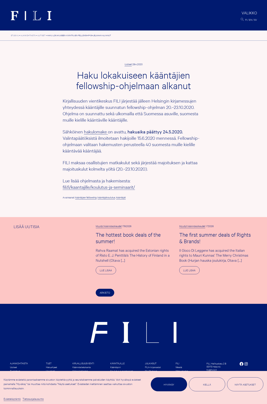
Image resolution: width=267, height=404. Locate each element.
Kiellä (207, 384)
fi (246, 19)
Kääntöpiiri (115, 367)
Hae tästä (50, 371)
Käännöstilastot (80, 371)
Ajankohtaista (19, 363)
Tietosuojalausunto (33, 398)
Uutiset (128, 64)
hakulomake (96, 131)
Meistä (179, 367)
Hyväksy (169, 384)
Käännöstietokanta (81, 367)
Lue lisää (108, 271)
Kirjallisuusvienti (83, 363)
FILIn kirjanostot (153, 367)
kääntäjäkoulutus (106, 197)
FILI (177, 363)
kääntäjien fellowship (86, 197)
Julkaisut (151, 363)
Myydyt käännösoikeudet (109, 226)
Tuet (49, 363)
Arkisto (105, 292)
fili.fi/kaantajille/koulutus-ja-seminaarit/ (99, 187)
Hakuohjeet (51, 367)
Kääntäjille (117, 363)
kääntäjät (121, 197)
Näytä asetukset (245, 384)
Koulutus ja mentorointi (121, 371)
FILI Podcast (151, 371)
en (250, 19)
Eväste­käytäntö (12, 398)
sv (255, 19)
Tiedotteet (15, 371)
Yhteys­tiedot (182, 371)
